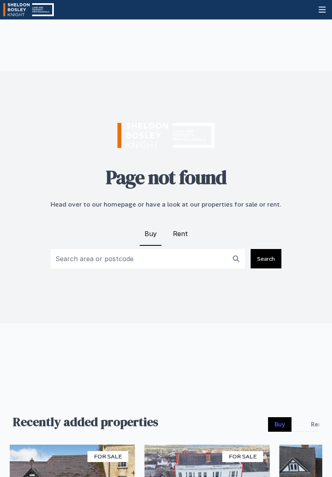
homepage (120, 204)
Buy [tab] (280, 424)
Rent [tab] (317, 424)
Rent (180, 234)
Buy (151, 234)
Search (266, 258)
